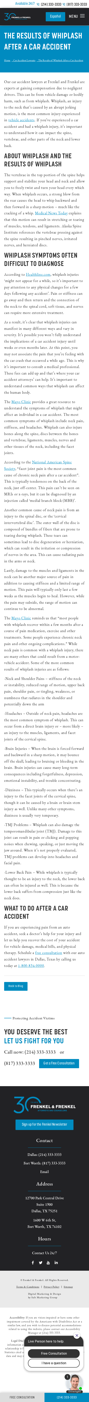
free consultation (48, 953)
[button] (77, 16)
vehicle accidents (21, 120)
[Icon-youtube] (48, 1262)
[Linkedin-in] (56, 1262)
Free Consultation (22, 1397)
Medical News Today (51, 213)
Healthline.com (38, 275)
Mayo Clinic (21, 402)
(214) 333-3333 (51, 5)
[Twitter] (40, 1262)
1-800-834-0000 (31, 966)
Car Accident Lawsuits (24, 60)
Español (55, 17)
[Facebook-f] (33, 1262)
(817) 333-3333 (77, 5)
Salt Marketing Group (44, 1297)
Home (7, 60)
